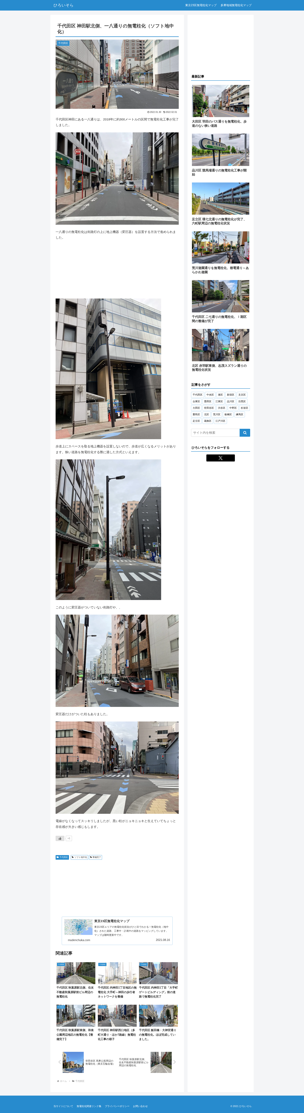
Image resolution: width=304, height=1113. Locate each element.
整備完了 (97, 857)
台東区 (196, 401)
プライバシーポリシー (117, 1106)
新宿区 (230, 394)
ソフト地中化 (80, 857)
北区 (206, 414)
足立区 (196, 420)
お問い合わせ (140, 1106)
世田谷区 (209, 407)
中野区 (233, 407)
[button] (245, 433)
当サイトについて (63, 1106)
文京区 (242, 394)
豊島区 (196, 414)
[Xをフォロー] (220, 457)
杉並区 (244, 407)
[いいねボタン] (60, 838)
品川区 (230, 401)
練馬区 (239, 414)
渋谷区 (221, 407)
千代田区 (63, 857)
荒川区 (216, 414)
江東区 (219, 401)
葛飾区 (207, 420)
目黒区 (242, 401)
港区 (220, 394)
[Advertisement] (117, 269)
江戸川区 (220, 420)
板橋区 (228, 414)
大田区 (196, 407)
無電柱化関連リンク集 (89, 1106)
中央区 (210, 394)
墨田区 (207, 401)
